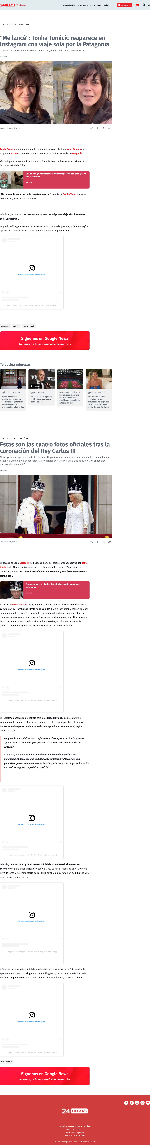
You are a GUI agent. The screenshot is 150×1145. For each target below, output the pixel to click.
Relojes (16, 326)
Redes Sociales (104, 5)
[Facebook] (97, 128)
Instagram (5, 326)
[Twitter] (103, 128)
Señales (124, 5)
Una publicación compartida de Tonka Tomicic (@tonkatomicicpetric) (32, 305)
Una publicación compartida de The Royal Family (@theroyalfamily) (32, 700)
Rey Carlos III (6, 1061)
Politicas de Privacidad (75, 1135)
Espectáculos (69, 5)
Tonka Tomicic (29, 326)
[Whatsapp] (91, 128)
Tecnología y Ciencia (86, 5)
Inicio (2, 24)
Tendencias (11, 24)
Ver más (29, 182)
